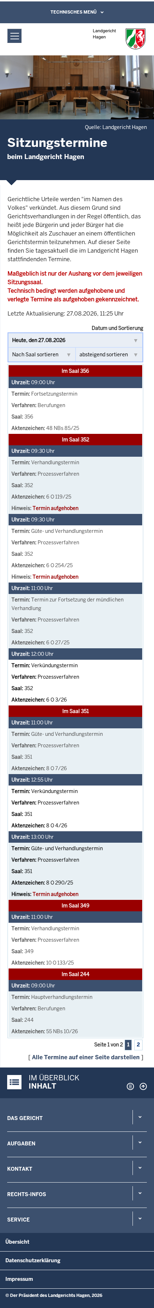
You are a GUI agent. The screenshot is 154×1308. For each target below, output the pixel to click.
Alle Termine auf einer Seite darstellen (86, 1057)
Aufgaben (21, 1143)
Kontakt (19, 1169)
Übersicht (17, 1242)
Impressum (19, 1279)
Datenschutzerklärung (33, 1260)
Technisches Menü (73, 12)
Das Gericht (25, 1118)
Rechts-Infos (26, 1194)
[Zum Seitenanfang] (141, 1086)
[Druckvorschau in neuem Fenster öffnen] (129, 1086)
